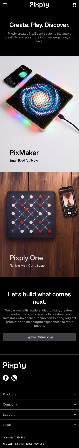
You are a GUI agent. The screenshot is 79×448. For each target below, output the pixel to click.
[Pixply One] (39, 224)
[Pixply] (39, 5)
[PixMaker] (39, 114)
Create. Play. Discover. (39, 24)
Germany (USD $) (13, 437)
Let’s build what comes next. (39, 297)
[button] (74, 5)
